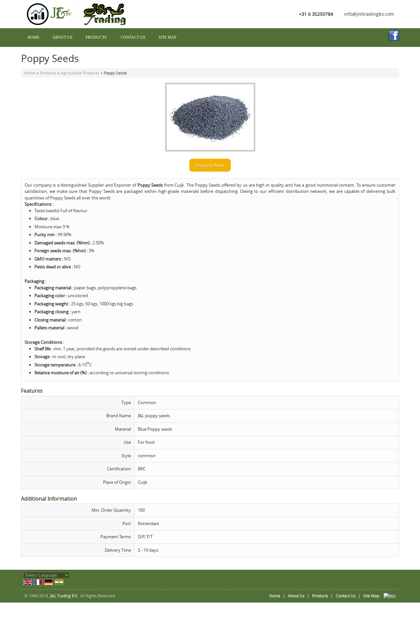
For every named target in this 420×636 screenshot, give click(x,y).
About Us (62, 37)
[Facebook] (393, 35)
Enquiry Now (210, 165)
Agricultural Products (80, 73)
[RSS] (390, 595)
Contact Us (133, 37)
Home (33, 37)
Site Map (167, 37)
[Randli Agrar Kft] (79, 23)
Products (96, 37)
